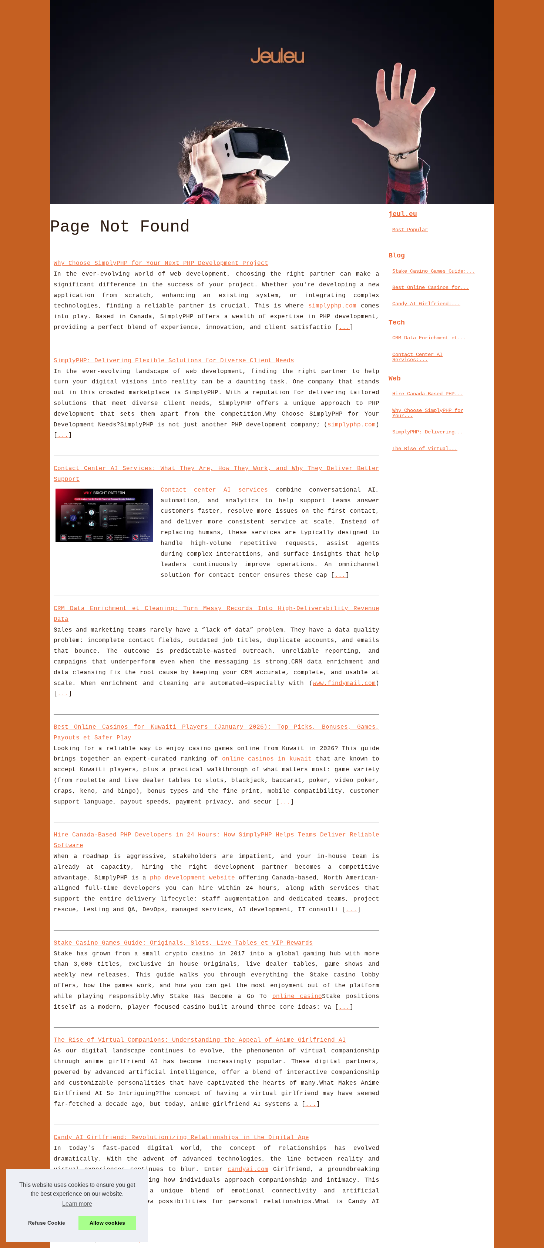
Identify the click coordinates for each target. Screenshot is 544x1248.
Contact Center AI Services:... (417, 357)
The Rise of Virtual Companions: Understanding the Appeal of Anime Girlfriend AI (200, 1040)
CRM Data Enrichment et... (429, 338)
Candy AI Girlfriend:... (426, 304)
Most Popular (410, 230)
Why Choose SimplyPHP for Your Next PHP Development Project (161, 263)
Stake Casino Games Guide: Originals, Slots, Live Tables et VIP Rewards (183, 943)
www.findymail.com (344, 683)
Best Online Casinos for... (430, 287)
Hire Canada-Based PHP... (427, 394)
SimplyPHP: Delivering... (427, 432)
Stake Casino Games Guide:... (433, 271)
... (344, 327)
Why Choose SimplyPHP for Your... (427, 413)
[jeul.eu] (272, 102)
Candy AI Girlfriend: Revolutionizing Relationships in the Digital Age (181, 1137)
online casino (297, 996)
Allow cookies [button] (107, 1223)
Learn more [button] (77, 1204)
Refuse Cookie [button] (46, 1223)
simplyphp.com (332, 306)
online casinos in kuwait (267, 759)
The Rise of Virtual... (424, 449)
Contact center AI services (214, 490)
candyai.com (248, 1169)
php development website (192, 878)
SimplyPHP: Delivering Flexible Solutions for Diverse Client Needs (174, 360)
